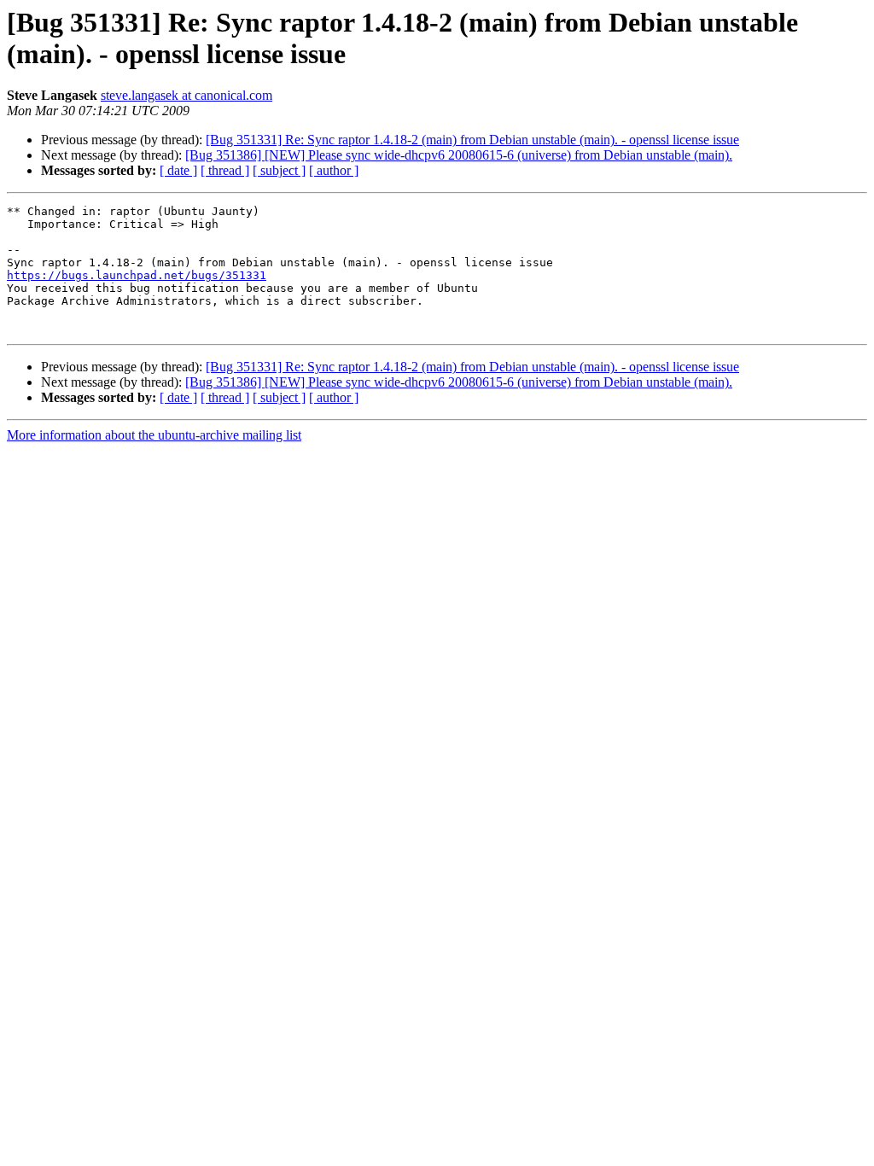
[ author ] (333, 170)
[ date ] (178, 170)
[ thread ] (225, 170)
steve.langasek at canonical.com (186, 95)
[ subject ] (279, 170)
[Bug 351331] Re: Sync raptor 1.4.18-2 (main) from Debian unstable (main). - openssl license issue (472, 139)
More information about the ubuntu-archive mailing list (154, 435)
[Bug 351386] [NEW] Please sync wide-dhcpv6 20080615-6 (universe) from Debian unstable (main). (458, 155)
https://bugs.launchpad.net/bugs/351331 (136, 275)
